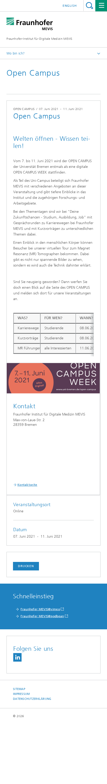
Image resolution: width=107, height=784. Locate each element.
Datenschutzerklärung (32, 699)
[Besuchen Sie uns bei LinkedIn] (17, 657)
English (70, 5)
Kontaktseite (27, 485)
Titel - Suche (89, 5)
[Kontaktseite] (53, 381)
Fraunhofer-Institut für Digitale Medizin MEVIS (39, 39)
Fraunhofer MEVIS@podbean (42, 616)
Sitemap (19, 689)
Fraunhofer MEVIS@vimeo (40, 609)
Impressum (21, 694)
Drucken (26, 566)
